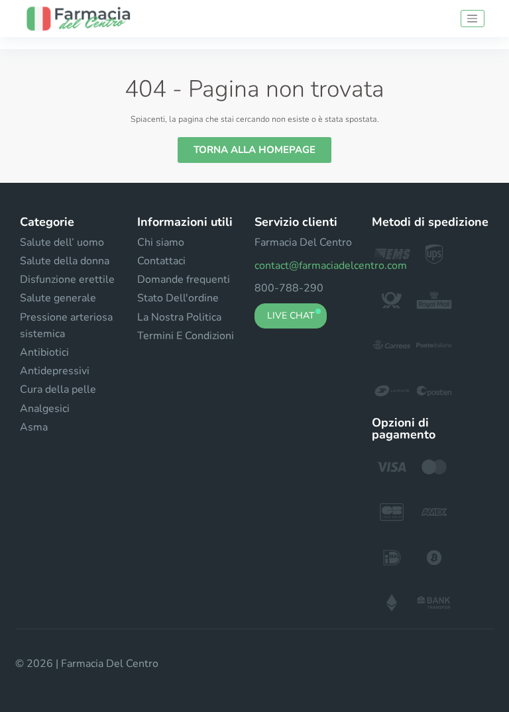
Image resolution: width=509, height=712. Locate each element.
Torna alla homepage (254, 149)
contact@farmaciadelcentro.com (330, 265)
